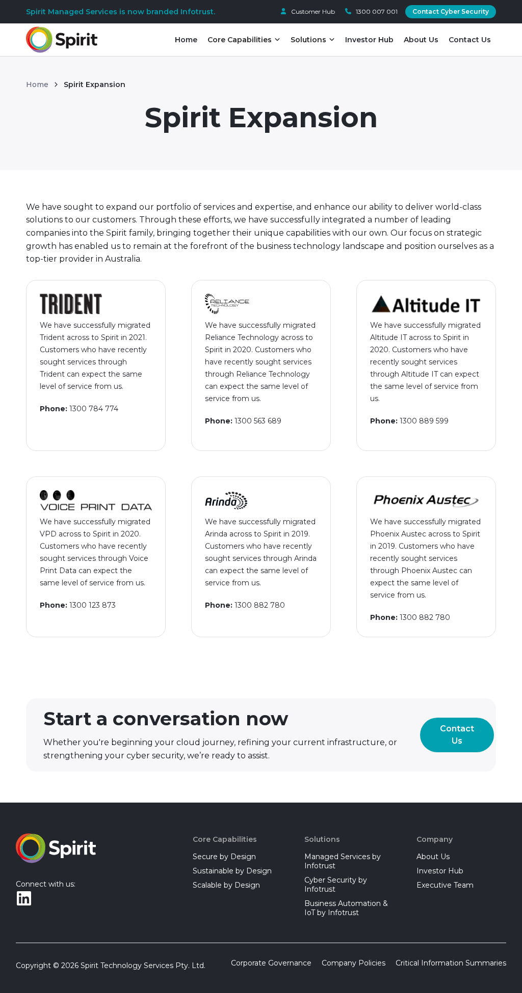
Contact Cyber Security (450, 11)
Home (186, 39)
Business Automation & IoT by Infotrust (346, 908)
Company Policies (353, 963)
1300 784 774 (93, 408)
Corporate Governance (271, 963)
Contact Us (470, 39)
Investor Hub (369, 39)
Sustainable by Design (232, 870)
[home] (61, 39)
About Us (421, 39)
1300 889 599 (424, 420)
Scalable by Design (226, 885)
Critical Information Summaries (451, 963)
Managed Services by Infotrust (342, 861)
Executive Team (445, 885)
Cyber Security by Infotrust (335, 884)
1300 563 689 (257, 420)
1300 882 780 (259, 605)
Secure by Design (224, 856)
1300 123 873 (92, 605)
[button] (243, 39)
